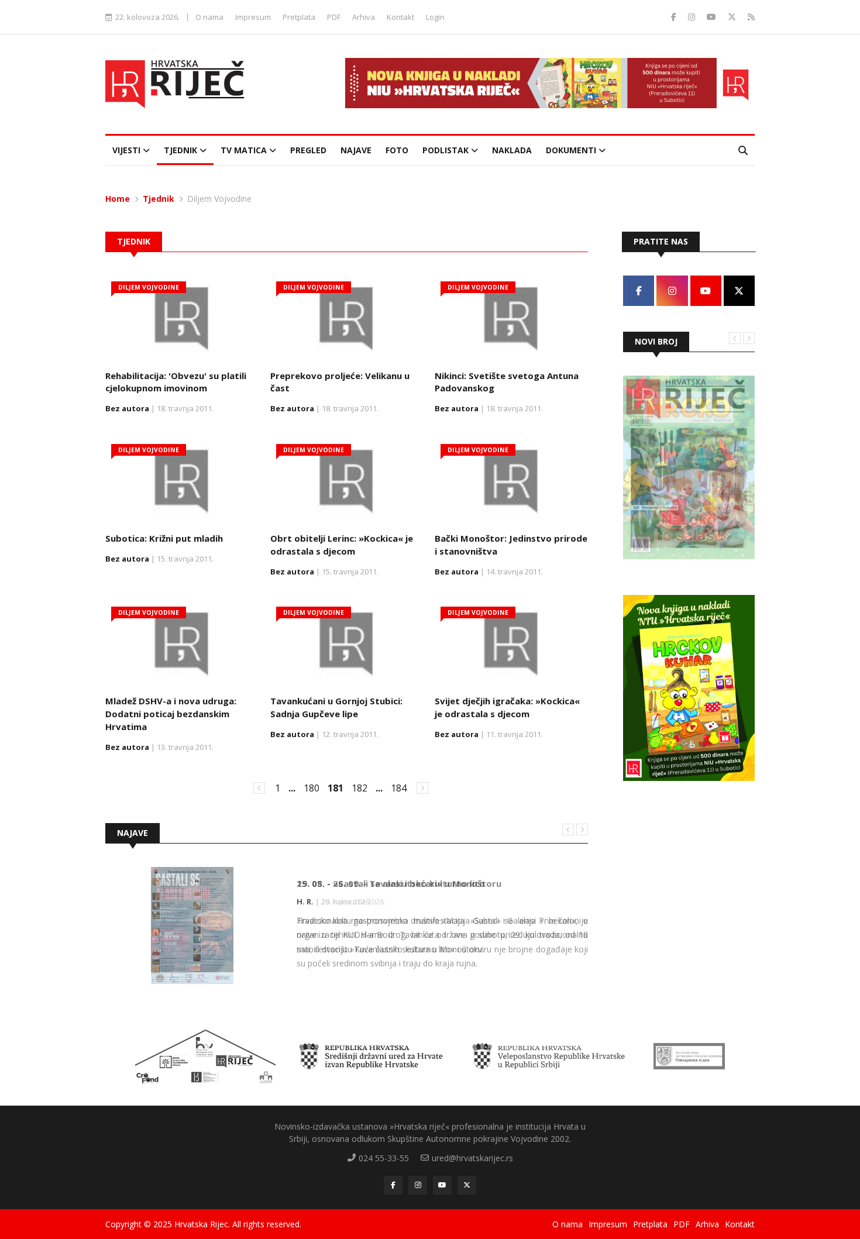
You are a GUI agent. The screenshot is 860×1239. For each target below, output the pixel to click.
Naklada (512, 150)
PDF (333, 17)
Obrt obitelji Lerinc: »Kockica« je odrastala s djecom (341, 544)
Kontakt (400, 17)
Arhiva (363, 17)
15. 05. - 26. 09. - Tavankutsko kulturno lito (391, 883)
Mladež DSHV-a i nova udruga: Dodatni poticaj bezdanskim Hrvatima (170, 713)
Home (117, 198)
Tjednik (181, 150)
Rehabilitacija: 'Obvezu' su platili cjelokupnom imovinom (175, 382)
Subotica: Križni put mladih (164, 538)
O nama (209, 17)
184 (399, 788)
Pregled (308, 150)
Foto (397, 150)
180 (311, 788)
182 (359, 788)
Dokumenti (572, 150)
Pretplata (299, 17)
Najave (355, 150)
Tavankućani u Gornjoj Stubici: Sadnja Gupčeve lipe (336, 707)
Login (435, 17)
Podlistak (446, 150)
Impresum (253, 17)
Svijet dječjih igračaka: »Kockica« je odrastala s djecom (507, 707)
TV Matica (245, 150)
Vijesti (127, 150)
